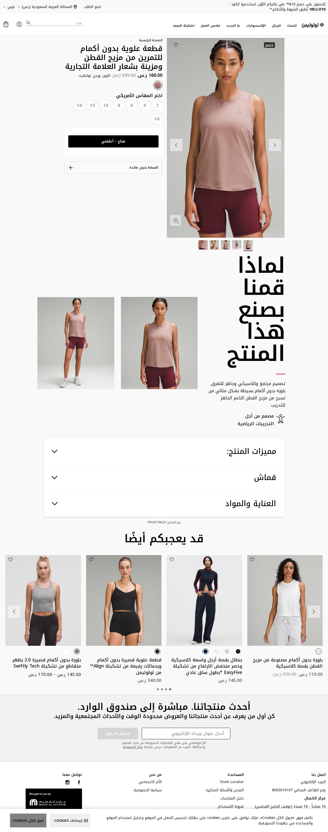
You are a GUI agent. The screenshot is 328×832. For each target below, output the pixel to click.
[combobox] (55, 23)
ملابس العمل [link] (210, 26)
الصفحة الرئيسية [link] (150, 40)
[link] (54, 798)
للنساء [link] (292, 26)
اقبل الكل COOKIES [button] (28, 820)
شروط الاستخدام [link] (231, 807)
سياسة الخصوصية (148, 790)
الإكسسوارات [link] (256, 26)
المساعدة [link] (236, 775)
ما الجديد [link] (233, 26)
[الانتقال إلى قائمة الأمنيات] (176, 44)
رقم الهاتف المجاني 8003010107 (299, 790)
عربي (11, 7)
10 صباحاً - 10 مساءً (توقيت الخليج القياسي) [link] (290, 807)
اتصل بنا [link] (319, 775)
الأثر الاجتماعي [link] (150, 782)
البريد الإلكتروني (313, 782)
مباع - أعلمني (113, 141)
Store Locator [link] (232, 782)
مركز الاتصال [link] (315, 799)
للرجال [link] (276, 26)
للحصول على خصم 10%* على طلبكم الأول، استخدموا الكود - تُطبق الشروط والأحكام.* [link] (277, 7)
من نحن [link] (155, 775)
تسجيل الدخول (117, 733)
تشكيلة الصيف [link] (183, 26)
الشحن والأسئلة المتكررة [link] (225, 790)
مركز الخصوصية (133, 747)
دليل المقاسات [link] (232, 799)
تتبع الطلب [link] (92, 6)
